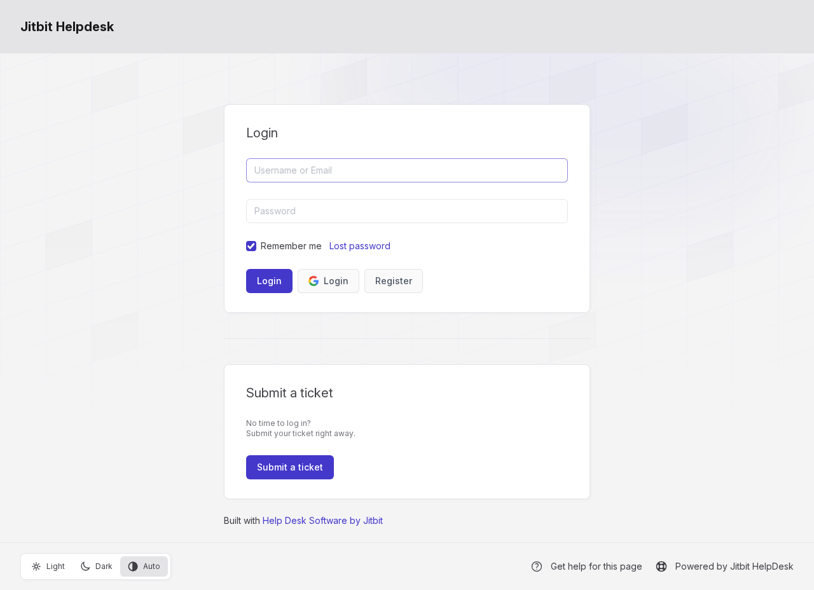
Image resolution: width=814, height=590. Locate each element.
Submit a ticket (290, 467)
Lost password (359, 245)
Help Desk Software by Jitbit (323, 520)
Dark (104, 566)
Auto (151, 566)
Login (336, 280)
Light (55, 566)
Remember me (291, 245)
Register (393, 280)
